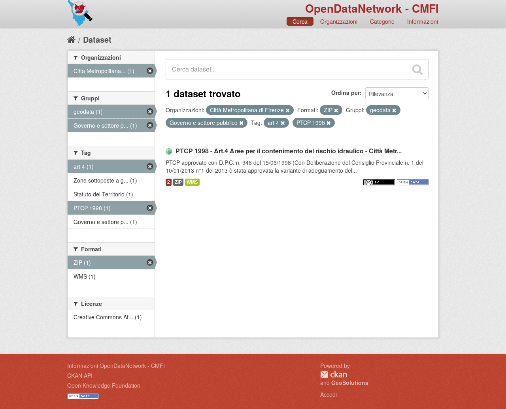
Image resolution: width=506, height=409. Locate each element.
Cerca (300, 21)
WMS (192, 182)
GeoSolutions (349, 382)
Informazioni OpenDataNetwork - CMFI (116, 365)
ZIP (178, 182)
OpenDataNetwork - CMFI (372, 8)
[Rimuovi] (287, 110)
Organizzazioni (338, 21)
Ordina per (345, 92)
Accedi (328, 394)
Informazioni (422, 21)
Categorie (382, 21)
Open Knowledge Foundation (103, 385)
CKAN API (80, 375)
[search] (417, 69)
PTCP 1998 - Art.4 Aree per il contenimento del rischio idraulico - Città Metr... (289, 150)
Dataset (97, 39)
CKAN (333, 374)
